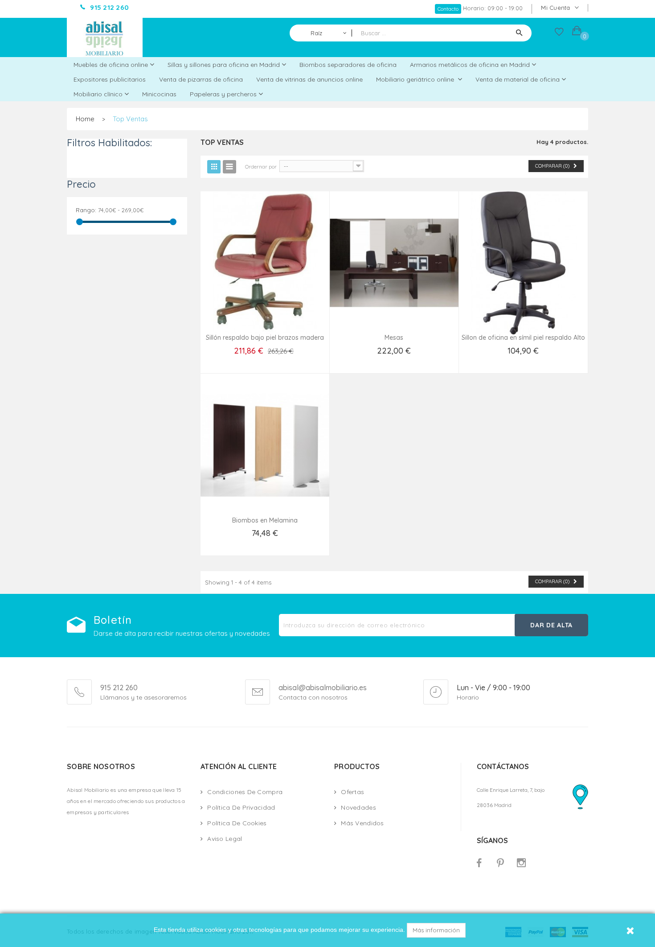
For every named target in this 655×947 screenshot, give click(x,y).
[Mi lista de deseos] (559, 33)
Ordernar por (261, 166)
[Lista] (229, 166)
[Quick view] (264, 273)
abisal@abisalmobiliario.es (322, 688)
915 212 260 (119, 687)
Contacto (448, 8)
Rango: (86, 210)
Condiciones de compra (244, 792)
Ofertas (352, 792)
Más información (436, 930)
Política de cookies (236, 823)
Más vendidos (362, 823)
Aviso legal (224, 839)
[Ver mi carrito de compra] (576, 32)
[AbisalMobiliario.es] (105, 37)
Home (85, 119)
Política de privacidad (241, 807)
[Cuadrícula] (214, 166)
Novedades (358, 807)
